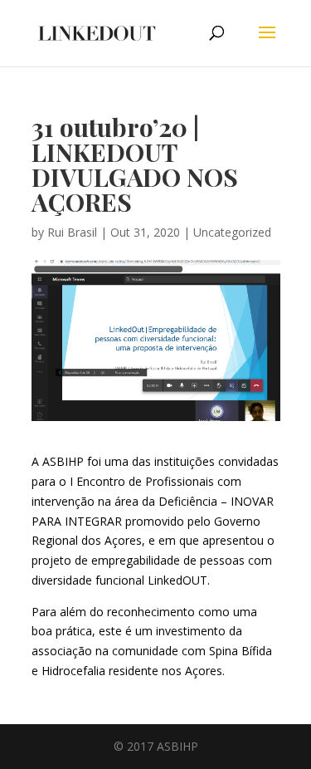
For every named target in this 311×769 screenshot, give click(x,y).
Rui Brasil (72, 232)
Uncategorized (232, 232)
